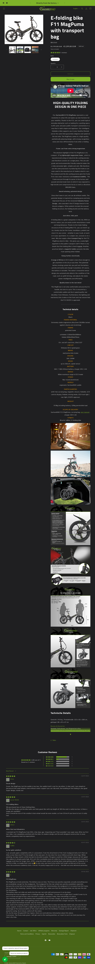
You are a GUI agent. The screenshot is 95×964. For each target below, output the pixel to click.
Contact (25, 930)
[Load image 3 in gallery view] (27, 49)
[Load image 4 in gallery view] (35, 49)
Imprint (44, 934)
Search (19, 930)
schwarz (56, 59)
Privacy (38, 934)
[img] (10, 776)
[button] (4, 9)
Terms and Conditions (27, 934)
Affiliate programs (44, 930)
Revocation (51, 934)
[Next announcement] (65, 3)
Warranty (54, 930)
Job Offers (33, 930)
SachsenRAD (12, 963)
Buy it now (70, 79)
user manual (85, 412)
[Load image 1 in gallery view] (12, 49)
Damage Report (64, 930)
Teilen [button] (54, 740)
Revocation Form (62, 934)
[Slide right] (41, 50)
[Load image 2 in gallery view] (20, 49)
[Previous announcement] (30, 3)
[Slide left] (7, 50)
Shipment (73, 930)
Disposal (72, 934)
